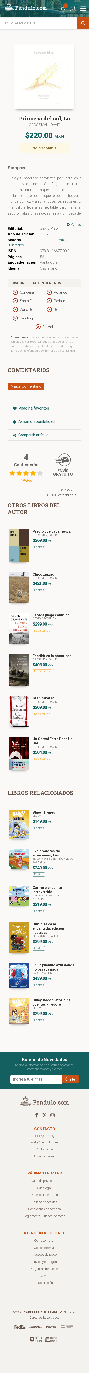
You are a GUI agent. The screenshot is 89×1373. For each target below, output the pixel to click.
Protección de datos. (45, 1195)
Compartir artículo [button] (33, 435)
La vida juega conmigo (51, 615)
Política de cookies (44, 1202)
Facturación (44, 1283)
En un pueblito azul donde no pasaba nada (53, 967)
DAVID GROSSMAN (44, 618)
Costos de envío (44, 1248)
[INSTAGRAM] (52, 1115)
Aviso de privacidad (45, 1181)
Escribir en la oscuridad (52, 656)
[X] (44, 1115)
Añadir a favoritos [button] (33, 408)
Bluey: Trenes (44, 812)
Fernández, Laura (45, 936)
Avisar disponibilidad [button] (36, 421)
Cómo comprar (44, 1240)
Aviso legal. (44, 1188)
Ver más (75, 224)
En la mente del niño (48, 858)
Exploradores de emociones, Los (46, 853)
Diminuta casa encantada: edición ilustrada (48, 928)
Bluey (37, 815)
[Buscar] (83, 23)
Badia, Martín (42, 973)
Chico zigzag (43, 574)
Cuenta (45, 1276)
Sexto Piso (49, 228)
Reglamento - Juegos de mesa (44, 1216)
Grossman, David (44, 125)
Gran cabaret (43, 698)
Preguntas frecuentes (45, 1269)
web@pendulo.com (44, 1142)
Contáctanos (44, 1149)
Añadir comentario (26, 386)
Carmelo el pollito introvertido (47, 890)
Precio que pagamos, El (52, 531)
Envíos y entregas (44, 1262)
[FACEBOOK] (36, 1115)
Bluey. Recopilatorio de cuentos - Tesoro (51, 1002)
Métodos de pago (44, 1254)
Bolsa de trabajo (44, 1156)
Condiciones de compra (44, 1209)
